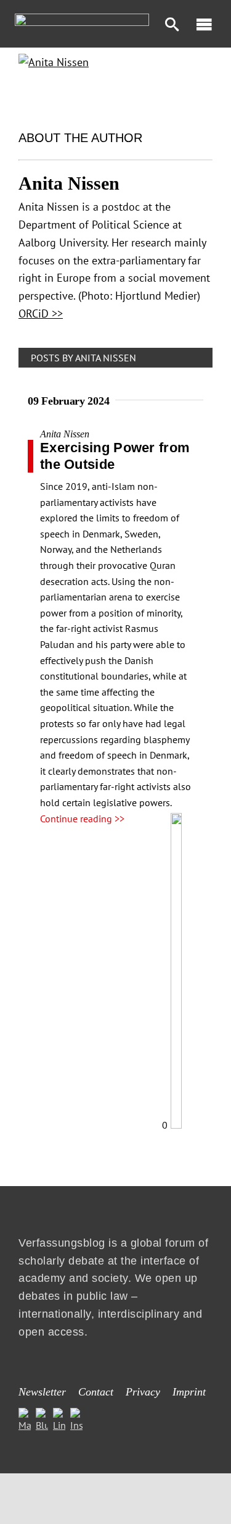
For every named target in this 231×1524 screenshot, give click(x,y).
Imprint (189, 1392)
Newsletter (42, 1392)
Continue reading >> (82, 818)
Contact (95, 1392)
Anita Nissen (64, 434)
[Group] (82, 18)
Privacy (143, 1392)
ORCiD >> (40, 313)
